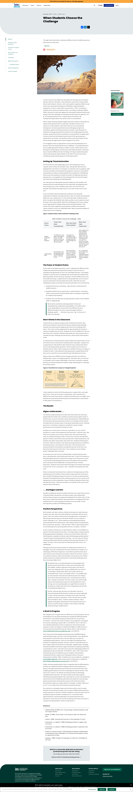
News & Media (58, 774)
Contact (57, 776)
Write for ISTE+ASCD (77, 776)
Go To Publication (117, 114)
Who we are (58, 770)
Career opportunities (60, 772)
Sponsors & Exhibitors (94, 774)
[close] (131, 1)
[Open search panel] (94, 5)
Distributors (91, 772)
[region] (66, 789)
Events (32, 5)
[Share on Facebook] (82, 27)
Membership (47, 5)
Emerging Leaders (76, 772)
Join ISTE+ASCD (109, 5)
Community (75, 774)
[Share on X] (88, 27)
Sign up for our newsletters (112, 769)
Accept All (111, 789)
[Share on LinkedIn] (85, 27)
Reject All (102, 789)
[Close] (130, 789)
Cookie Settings (92, 789)
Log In (117, 5)
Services (39, 5)
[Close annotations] (131, 785)
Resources (25, 5)
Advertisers (91, 770)
